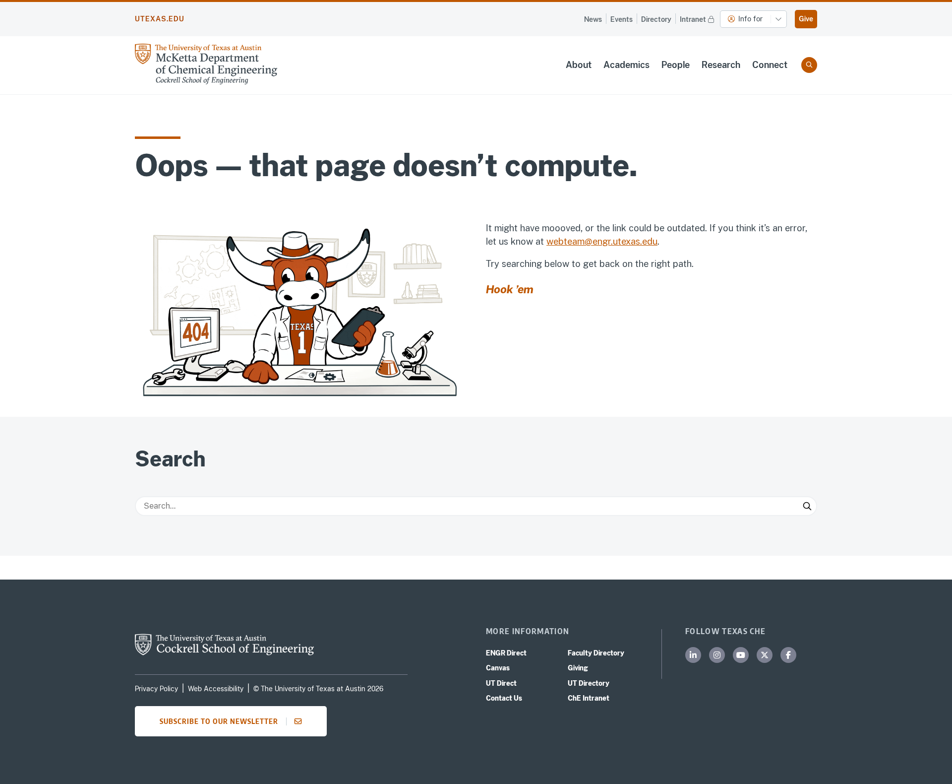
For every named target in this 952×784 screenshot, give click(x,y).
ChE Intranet (588, 698)
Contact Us (504, 698)
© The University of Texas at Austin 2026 (318, 689)
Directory (656, 19)
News (593, 19)
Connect (769, 65)
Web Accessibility (215, 689)
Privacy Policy (156, 689)
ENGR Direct (506, 653)
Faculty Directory (596, 653)
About (579, 65)
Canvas (498, 668)
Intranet (693, 19)
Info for (750, 19)
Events (621, 19)
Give (806, 19)
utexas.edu (159, 19)
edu (649, 241)
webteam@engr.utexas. (594, 241)
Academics (626, 65)
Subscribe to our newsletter (219, 721)
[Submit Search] (807, 506)
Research (721, 65)
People (675, 65)
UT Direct (501, 683)
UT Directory (588, 683)
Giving (578, 668)
